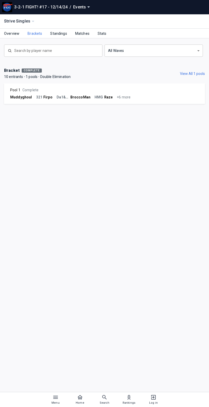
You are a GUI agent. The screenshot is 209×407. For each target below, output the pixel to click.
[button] (153, 50)
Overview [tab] (11, 33)
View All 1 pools (192, 74)
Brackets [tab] (35, 33)
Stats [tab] (102, 33)
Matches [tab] (82, 33)
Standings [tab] (58, 33)
